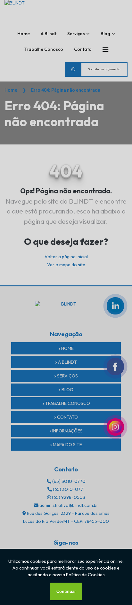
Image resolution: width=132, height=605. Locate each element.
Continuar (66, 591)
